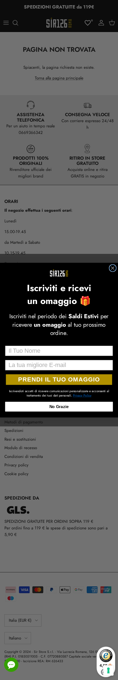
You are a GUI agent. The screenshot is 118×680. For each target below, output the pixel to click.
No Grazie (59, 406)
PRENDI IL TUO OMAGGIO (59, 379)
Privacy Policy (82, 395)
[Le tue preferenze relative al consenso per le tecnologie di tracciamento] (108, 670)
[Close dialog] (112, 268)
